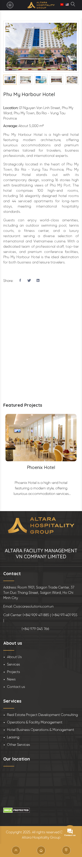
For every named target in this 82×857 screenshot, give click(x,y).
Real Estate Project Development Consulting (42, 715)
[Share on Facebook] (20, 281)
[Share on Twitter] (29, 281)
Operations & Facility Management (34, 722)
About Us (14, 657)
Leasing (13, 737)
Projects (13, 672)
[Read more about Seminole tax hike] (73, 5)
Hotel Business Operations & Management (40, 730)
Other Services (18, 745)
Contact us (16, 687)
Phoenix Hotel (41, 467)
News (11, 679)
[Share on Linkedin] (38, 281)
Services (13, 664)
